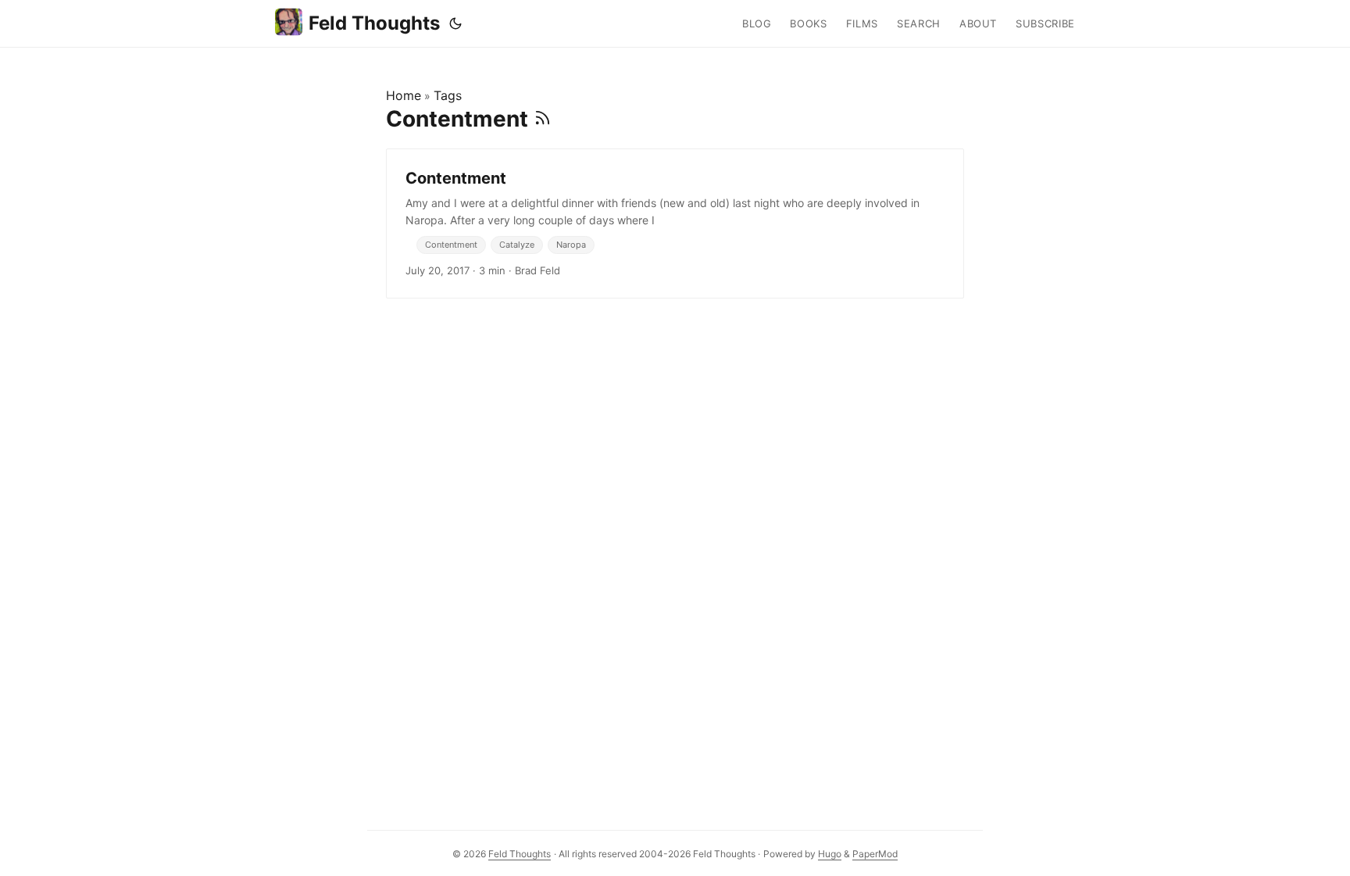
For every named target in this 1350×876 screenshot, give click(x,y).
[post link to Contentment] (675, 223)
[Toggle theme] (455, 23)
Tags (448, 95)
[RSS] (543, 118)
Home (403, 95)
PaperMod (875, 854)
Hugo (829, 854)
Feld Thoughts (374, 23)
